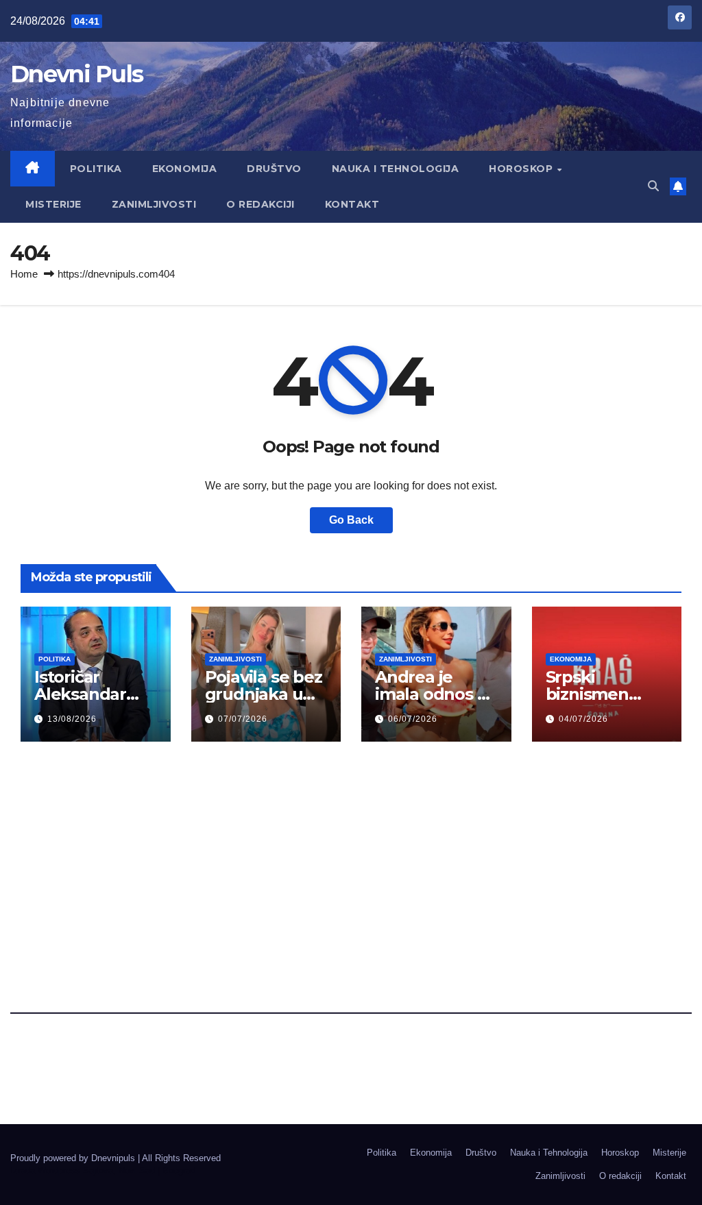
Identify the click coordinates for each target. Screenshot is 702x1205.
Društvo (274, 168)
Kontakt (352, 204)
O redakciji (260, 204)
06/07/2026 (412, 719)
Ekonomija (184, 168)
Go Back (351, 520)
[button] (653, 186)
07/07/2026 (242, 719)
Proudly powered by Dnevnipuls (74, 1158)
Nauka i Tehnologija (395, 168)
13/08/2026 (72, 719)
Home (24, 274)
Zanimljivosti (154, 204)
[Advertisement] (350, 861)
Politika (96, 168)
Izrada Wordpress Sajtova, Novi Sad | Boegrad (102, 1170)
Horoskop (522, 168)
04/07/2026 (583, 719)
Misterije (53, 204)
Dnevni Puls (76, 74)
